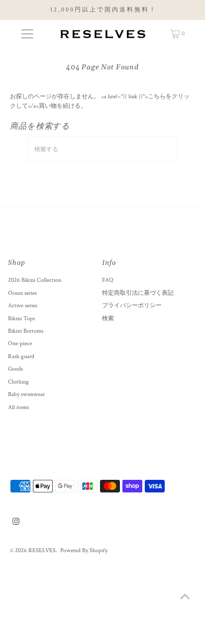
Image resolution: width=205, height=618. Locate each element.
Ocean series (22, 293)
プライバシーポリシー (132, 305)
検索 (108, 318)
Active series (22, 305)
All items (18, 407)
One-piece (20, 343)
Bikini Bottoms (25, 331)
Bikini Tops (21, 318)
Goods (15, 369)
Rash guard (21, 356)
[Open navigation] (27, 33)
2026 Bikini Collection (34, 280)
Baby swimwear (26, 394)
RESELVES (42, 550)
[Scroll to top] (185, 598)
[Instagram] (16, 523)
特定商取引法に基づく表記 (138, 293)
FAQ (107, 280)
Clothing (18, 382)
